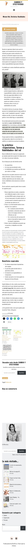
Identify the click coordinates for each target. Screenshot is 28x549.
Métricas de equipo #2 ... (15, 471)
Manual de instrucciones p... (16, 484)
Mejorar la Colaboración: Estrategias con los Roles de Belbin (6, 338)
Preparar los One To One (15, 478)
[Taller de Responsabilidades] (18, 332)
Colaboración (8, 382)
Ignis (22, 544)
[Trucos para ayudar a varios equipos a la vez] (6, 505)
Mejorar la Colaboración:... (15, 491)
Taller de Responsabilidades (17, 336)
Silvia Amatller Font (15, 24)
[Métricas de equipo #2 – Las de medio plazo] (6, 473)
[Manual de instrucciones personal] (6, 486)
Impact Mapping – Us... (15, 497)
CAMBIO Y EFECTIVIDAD (18, 3)
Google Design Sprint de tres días (7, 351)
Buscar (3, 524)
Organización (5, 378)
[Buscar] (22, 528)
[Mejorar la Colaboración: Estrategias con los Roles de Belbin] (7, 332)
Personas (6, 520)
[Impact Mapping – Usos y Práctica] (6, 499)
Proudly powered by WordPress (10, 544)
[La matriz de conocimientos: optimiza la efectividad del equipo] (6, 467)
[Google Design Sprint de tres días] (7, 347)
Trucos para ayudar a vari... (15, 504)
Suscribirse (21, 373)
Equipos (5, 515)
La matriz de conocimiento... (16, 465)
